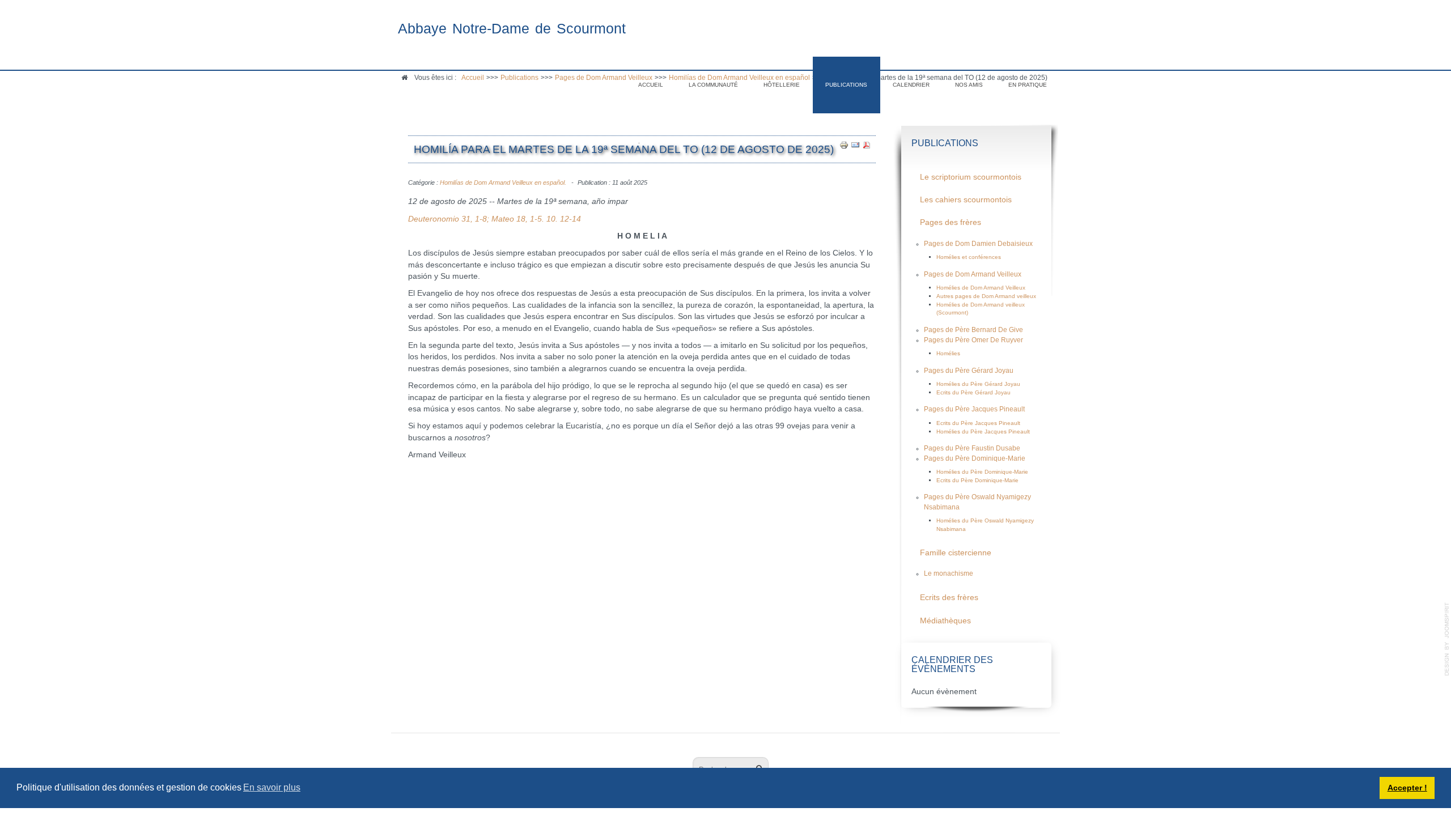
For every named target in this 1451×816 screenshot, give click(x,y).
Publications (846, 85)
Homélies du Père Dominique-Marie (982, 472)
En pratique (1027, 85)
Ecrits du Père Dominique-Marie (977, 480)
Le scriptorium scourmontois (970, 177)
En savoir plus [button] (271, 787)
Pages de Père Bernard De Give (973, 329)
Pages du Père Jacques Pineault (974, 409)
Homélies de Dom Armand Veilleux (980, 287)
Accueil (650, 85)
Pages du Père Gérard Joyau (968, 370)
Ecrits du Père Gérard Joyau (973, 392)
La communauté (713, 85)
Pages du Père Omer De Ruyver (973, 340)
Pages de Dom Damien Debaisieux (978, 243)
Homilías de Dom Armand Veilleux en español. (503, 182)
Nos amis (969, 85)
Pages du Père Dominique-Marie (974, 458)
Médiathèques (945, 621)
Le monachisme (948, 573)
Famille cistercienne (955, 553)
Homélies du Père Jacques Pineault (983, 431)
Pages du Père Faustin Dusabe (972, 448)
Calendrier (911, 85)
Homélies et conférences (968, 257)
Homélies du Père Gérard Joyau (978, 384)
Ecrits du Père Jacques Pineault (978, 423)
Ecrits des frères (949, 597)
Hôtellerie (781, 85)
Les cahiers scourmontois (966, 200)
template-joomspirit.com (1447, 639)
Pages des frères (950, 222)
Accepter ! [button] (1407, 787)
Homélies (948, 353)
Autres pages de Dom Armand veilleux (986, 296)
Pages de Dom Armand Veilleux (972, 274)
